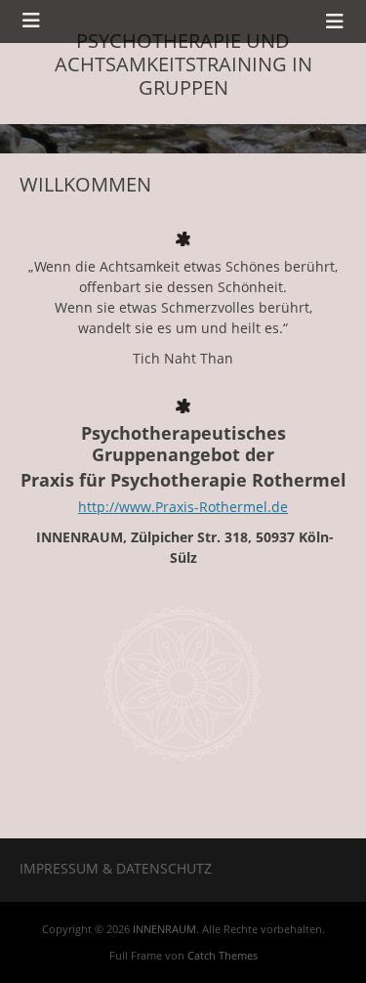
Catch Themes (222, 955)
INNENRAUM (164, 928)
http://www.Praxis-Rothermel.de (183, 506)
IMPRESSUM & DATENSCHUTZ (116, 868)
